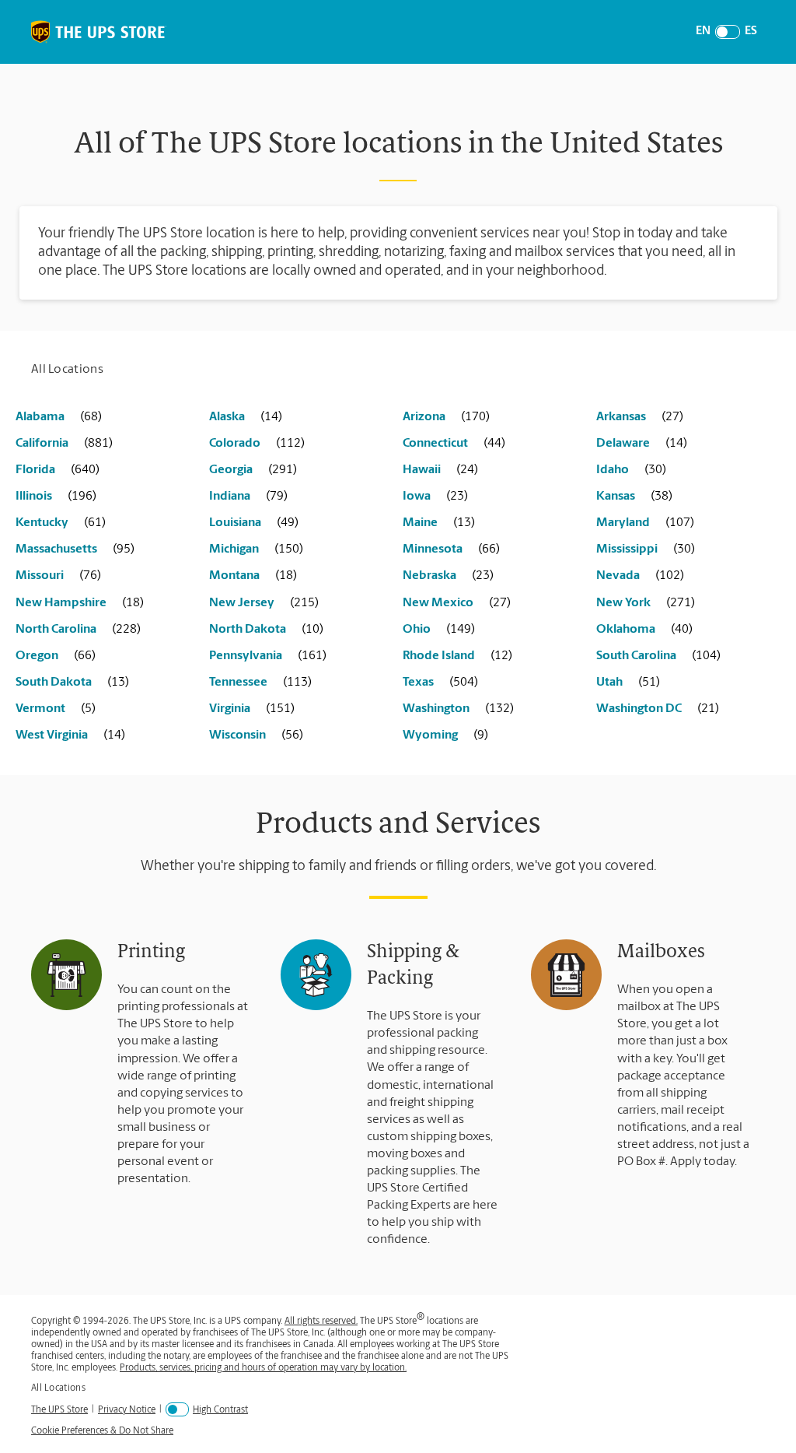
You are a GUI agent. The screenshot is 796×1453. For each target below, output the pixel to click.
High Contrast (220, 1410)
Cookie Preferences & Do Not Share (102, 1431)
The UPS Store (59, 1410)
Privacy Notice (126, 1410)
